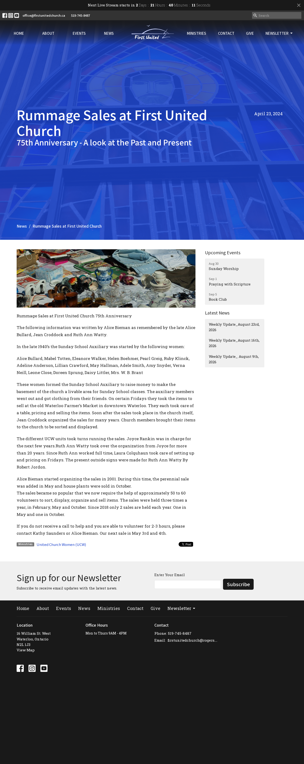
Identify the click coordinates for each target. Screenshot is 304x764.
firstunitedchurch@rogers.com (192, 640)
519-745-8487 (80, 15)
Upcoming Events (222, 252)
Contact (226, 33)
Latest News (217, 313)
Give (250, 33)
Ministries (196, 33)
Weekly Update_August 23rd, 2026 (234, 327)
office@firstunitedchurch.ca (44, 15)
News (109, 33)
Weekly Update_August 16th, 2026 (234, 343)
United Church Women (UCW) (61, 544)
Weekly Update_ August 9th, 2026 (234, 359)
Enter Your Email (169, 574)
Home (19, 33)
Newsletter (277, 33)
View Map (26, 650)
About (48, 33)
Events (79, 33)
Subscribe (238, 584)
